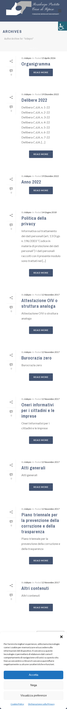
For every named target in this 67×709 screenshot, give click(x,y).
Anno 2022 (31, 182)
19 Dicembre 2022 (50, 94)
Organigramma (35, 64)
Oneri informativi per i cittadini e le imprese (38, 410)
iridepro (27, 58)
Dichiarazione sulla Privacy (41, 704)
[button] (61, 637)
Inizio (33, 48)
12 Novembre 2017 (51, 294)
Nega (33, 685)
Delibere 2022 (34, 100)
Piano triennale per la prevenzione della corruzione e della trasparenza (40, 523)
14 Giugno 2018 (49, 212)
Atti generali (33, 468)
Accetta (33, 674)
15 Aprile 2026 (48, 58)
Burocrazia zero (36, 358)
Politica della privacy (34, 221)
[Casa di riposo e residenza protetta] (33, 8)
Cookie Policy (17, 704)
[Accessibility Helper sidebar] (62, 26)
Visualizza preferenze (33, 695)
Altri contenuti (35, 588)
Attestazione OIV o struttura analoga (39, 303)
